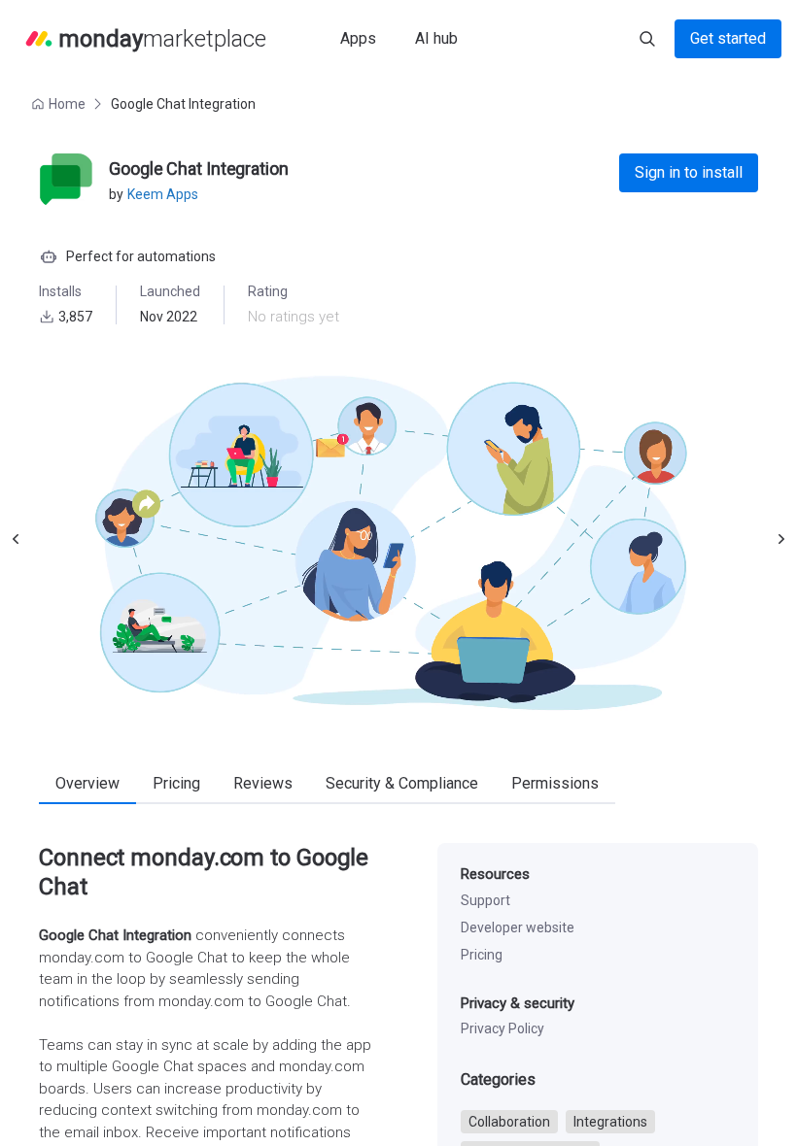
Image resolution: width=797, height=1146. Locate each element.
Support (485, 900)
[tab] (87, 784)
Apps (358, 38)
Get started (728, 38)
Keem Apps (162, 194)
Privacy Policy (502, 1028)
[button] (60, 104)
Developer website (517, 927)
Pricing (481, 954)
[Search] (647, 38)
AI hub (436, 38)
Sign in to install (689, 172)
